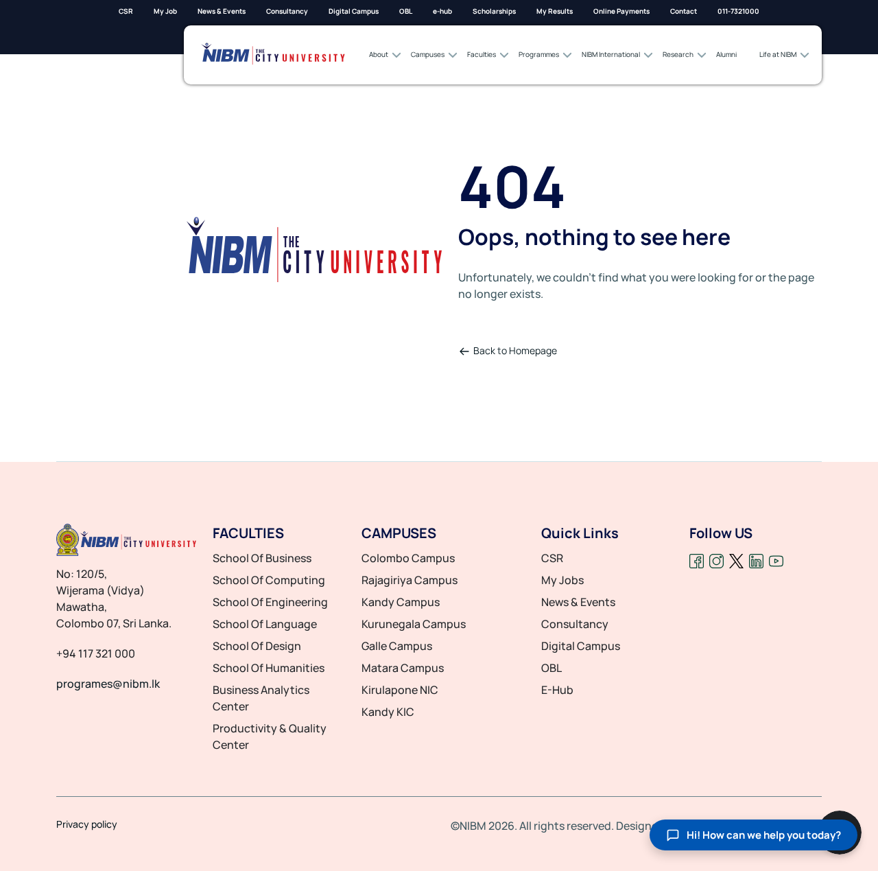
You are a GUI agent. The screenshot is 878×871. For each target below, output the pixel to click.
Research (678, 54)
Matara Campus (402, 667)
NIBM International (611, 54)
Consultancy (287, 11)
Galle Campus (396, 645)
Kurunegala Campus (413, 623)
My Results (554, 11)
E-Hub (557, 689)
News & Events (222, 11)
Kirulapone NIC (399, 689)
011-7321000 (738, 11)
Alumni (726, 54)
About (378, 54)
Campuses (427, 54)
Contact (683, 11)
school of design (257, 645)
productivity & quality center (270, 736)
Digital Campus (354, 11)
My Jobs (562, 580)
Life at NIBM (777, 54)
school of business (262, 558)
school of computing (269, 580)
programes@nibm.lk (108, 683)
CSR (126, 11)
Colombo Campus (408, 558)
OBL (405, 11)
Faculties (481, 54)
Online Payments (621, 11)
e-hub (442, 11)
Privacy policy (86, 824)
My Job (165, 11)
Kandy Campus (400, 601)
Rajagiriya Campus (409, 580)
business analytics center (261, 698)
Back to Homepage (515, 350)
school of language (265, 623)
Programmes (539, 54)
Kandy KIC (387, 711)
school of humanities (268, 667)
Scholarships (494, 11)
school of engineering (270, 601)
